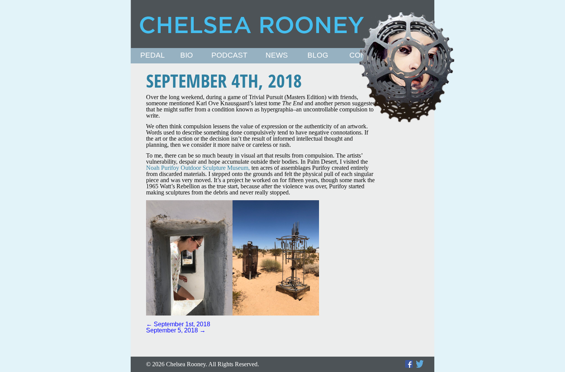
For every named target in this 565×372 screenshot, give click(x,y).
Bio (186, 55)
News (277, 55)
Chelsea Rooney (282, 24)
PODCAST (229, 55)
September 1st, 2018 (178, 324)
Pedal (152, 55)
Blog (317, 55)
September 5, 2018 (176, 330)
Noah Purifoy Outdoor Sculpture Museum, (198, 167)
